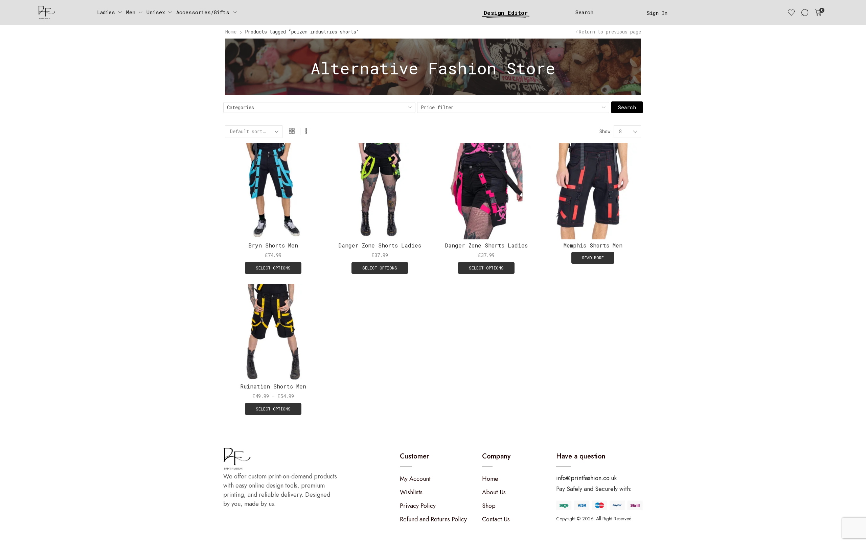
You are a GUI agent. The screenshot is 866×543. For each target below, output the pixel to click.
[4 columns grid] (292, 131)
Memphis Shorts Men (593, 245)
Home (230, 31)
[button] (584, 12)
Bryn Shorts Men (273, 245)
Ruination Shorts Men (273, 386)
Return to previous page (610, 31)
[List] (308, 131)
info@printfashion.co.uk (586, 478)
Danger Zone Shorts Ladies (379, 245)
